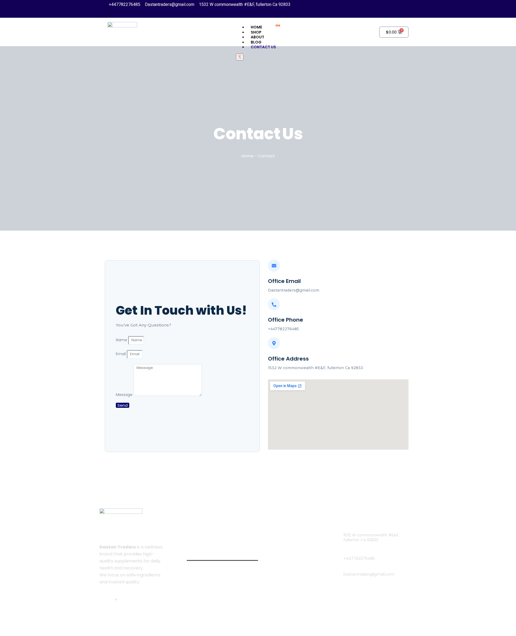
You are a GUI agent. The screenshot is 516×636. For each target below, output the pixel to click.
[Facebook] (111, 599)
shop (256, 32)
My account (283, 531)
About (257, 37)
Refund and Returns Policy (298, 568)
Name (122, 340)
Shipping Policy (287, 544)
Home (256, 27)
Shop (197, 567)
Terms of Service (289, 556)
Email (121, 354)
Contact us (263, 47)
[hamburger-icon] (278, 25)
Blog (256, 42)
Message (125, 395)
